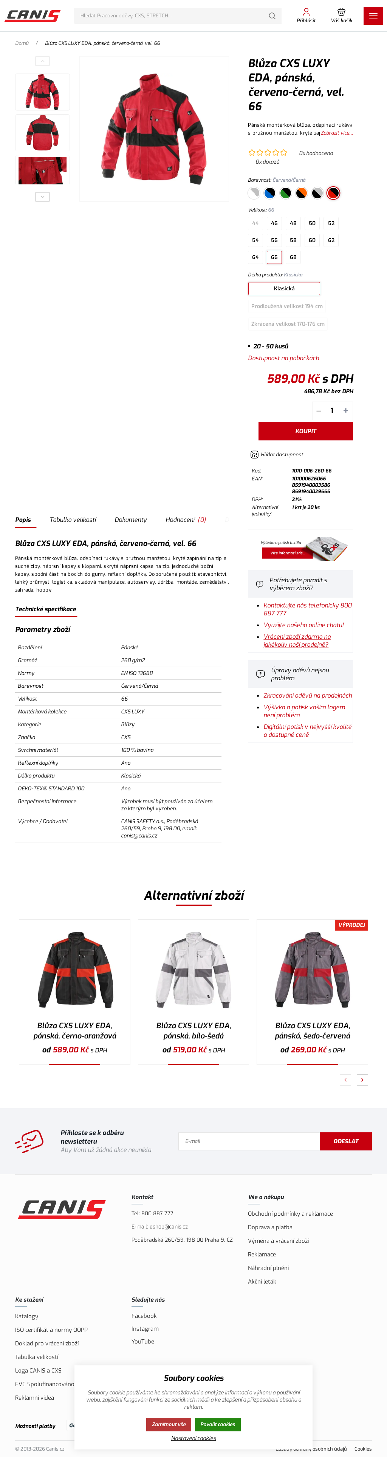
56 (274, 240)
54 (255, 240)
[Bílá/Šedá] (254, 193)
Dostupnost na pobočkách (283, 358)
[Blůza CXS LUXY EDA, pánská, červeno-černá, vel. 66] (154, 129)
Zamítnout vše (169, 1424)
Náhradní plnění (268, 1268)
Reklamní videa (34, 1398)
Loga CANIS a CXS (38, 1370)
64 (255, 257)
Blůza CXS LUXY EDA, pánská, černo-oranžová (74, 1031)
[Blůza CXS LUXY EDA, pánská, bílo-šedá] (193, 970)
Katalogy (26, 1316)
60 (312, 240)
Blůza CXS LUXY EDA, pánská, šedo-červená (312, 1031)
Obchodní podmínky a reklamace (290, 1214)
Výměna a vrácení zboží (278, 1241)
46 (274, 223)
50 (312, 223)
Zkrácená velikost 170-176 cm (288, 324)
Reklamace (262, 1254)
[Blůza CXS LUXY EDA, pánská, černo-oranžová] (74, 970)
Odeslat (345, 1141)
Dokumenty (131, 520)
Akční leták (262, 1281)
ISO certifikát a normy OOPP (51, 1330)
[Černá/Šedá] (317, 193)
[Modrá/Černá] (270, 193)
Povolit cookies (217, 1424)
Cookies (363, 1449)
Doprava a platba (270, 1227)
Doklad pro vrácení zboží (47, 1343)
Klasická (284, 288)
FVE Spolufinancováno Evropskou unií (65, 1384)
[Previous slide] (42, 61)
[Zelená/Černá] (286, 193)
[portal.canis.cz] (300, 559)
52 (331, 223)
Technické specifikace (45, 609)
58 (293, 240)
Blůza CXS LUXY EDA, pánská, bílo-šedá (193, 1031)
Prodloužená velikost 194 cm (287, 306)
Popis (23, 520)
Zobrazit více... (337, 133)
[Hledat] (272, 16)
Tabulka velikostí (73, 520)
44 (255, 223)
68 (293, 257)
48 (293, 223)
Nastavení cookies (193, 1438)
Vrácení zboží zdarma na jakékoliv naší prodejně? (297, 641)
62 (331, 240)
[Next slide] (42, 197)
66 (274, 257)
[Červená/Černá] (333, 193)
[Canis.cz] (33, 15)
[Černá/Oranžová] (302, 193)
